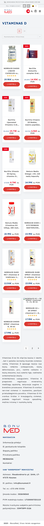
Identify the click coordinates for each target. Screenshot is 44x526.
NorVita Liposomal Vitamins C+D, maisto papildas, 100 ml (11, 122)
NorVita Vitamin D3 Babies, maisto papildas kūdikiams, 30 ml (32, 122)
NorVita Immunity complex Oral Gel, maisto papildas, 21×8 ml (32, 70)
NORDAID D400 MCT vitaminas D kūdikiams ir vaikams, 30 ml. (11, 274)
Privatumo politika (11, 455)
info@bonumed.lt (15, 6)
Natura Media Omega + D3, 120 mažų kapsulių (32, 173)
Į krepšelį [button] (11, 84)
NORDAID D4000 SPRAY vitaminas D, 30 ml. (11, 324)
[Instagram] (28, 6)
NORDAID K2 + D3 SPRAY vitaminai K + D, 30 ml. (32, 310)
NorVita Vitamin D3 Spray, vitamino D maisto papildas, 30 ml (11, 173)
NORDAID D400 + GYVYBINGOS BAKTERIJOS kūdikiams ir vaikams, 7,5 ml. (32, 225)
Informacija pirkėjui (12, 442)
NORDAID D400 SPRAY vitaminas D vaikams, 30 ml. (33, 274)
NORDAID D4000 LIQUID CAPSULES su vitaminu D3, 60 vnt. (11, 70)
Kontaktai (7, 463)
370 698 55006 (18, 489)
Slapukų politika (10, 451)
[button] (40, 11)
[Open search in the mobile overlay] (32, 11)
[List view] (25, 31)
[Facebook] (24, 6)
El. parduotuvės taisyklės (14, 447)
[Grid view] (19, 31)
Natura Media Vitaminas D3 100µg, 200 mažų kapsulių (11, 225)
